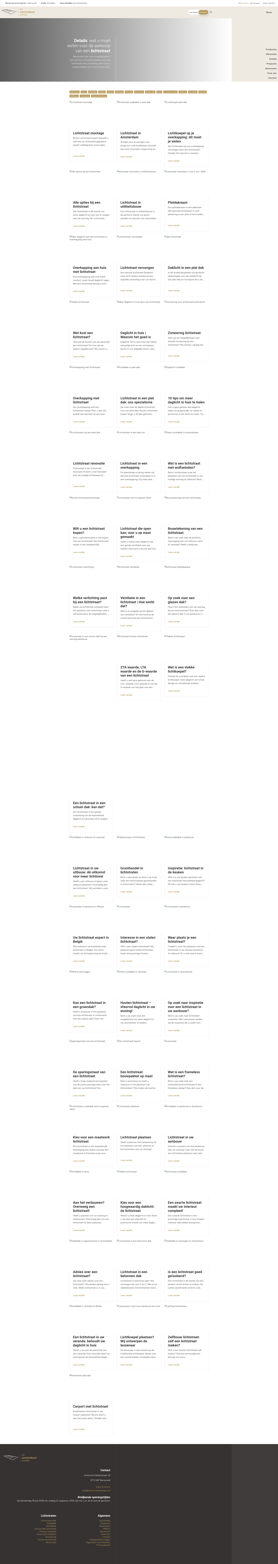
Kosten (110, 92)
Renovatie (139, 92)
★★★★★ (247, 3)
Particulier (203, 12)
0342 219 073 (269, 3)
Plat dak (129, 92)
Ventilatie (193, 92)
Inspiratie (92, 92)
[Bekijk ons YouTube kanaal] (108, 1509)
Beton (83, 92)
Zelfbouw (74, 96)
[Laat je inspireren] (102, 1509)
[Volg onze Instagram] (98, 1509)
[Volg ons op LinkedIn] (105, 1509)
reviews (256, 3)
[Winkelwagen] (214, 12)
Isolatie (102, 92)
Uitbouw (182, 92)
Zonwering (85, 96)
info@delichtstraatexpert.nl (96, 1490)
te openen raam (170, 92)
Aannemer (193, 12)
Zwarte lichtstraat (99, 96)
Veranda (202, 92)
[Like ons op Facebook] (94, 1509)
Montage (119, 92)
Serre (159, 92)
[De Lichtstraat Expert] (18, 12)
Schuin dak (150, 92)
